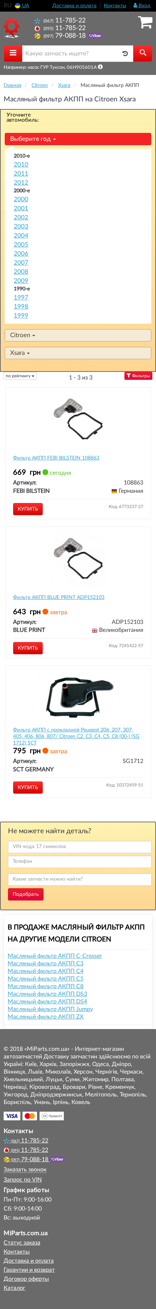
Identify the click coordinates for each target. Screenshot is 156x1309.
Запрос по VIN (23, 1180)
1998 (21, 306)
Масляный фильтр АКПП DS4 (47, 1001)
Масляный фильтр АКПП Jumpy (50, 1009)
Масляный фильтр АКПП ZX (45, 1017)
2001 (21, 208)
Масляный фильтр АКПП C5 (45, 979)
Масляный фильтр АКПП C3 (45, 963)
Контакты (115, 5)
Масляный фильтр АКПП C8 (45, 986)
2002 (21, 217)
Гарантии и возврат (29, 1270)
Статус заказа (22, 1243)
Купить (28, 509)
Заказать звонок (25, 1169)
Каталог (14, 1288)
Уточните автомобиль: (23, 117)
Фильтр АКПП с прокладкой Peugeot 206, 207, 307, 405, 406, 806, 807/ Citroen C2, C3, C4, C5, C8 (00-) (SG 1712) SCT (76, 736)
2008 (21, 272)
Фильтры (140, 376)
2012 (21, 183)
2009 (21, 281)
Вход (144, 5)
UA (25, 5)
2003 (21, 226)
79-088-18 (65, 36)
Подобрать (26, 894)
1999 (21, 315)
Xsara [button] (18, 353)
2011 (21, 174)
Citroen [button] (21, 335)
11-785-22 (65, 20)
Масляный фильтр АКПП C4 (45, 971)
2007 (21, 263)
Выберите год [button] (31, 139)
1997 (21, 297)
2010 (21, 164)
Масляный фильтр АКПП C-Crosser (55, 956)
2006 (21, 254)
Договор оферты (26, 1279)
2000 (21, 199)
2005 (21, 245)
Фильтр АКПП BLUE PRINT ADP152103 (58, 597)
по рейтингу (19, 376)
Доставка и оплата (74, 5)
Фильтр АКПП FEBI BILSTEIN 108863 (56, 458)
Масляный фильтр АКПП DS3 (47, 994)
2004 (21, 235)
